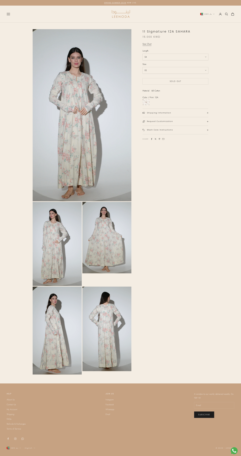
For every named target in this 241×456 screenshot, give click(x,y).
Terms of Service (14, 428)
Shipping (10, 414)
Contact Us (11, 404)
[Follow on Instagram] (15, 438)
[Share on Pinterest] (159, 139)
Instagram (110, 399)
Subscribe (204, 414)
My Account (12, 409)
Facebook (110, 404)
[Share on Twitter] (155, 139)
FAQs (9, 419)
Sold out (175, 81)
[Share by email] (163, 139)
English (28, 448)
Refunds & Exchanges (16, 423)
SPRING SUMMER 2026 (115, 3)
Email (108, 414)
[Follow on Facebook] (8, 438)
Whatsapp (110, 409)
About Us (11, 399)
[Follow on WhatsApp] (22, 438)
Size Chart (147, 43)
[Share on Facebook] (151, 139)
